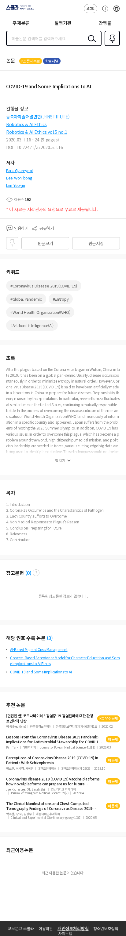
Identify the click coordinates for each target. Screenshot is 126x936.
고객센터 (104, 11)
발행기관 (63, 23)
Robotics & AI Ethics (26, 124)
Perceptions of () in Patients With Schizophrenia (52, 760)
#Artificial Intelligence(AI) (32, 325)
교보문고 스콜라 (21, 928)
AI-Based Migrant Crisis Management (38, 649)
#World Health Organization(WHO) (40, 312)
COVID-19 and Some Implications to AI (41, 671)
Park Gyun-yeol (19, 170)
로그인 (90, 8)
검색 (90, 43)
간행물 (105, 23)
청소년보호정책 (105, 928)
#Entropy (61, 299)
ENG (116, 11)
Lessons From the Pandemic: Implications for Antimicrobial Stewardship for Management (53, 739)
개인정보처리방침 (73, 928)
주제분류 (21, 23)
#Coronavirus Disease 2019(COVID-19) (43, 286)
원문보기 (45, 243)
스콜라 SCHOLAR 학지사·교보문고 (19, 9)
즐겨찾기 (111, 45)
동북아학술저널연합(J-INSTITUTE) (38, 117)
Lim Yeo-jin (15, 185)
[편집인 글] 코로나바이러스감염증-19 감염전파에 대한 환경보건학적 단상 (49, 718)
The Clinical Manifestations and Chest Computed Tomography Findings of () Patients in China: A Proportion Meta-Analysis (53, 806)
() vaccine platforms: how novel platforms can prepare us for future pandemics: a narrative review (53, 781)
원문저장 (96, 243)
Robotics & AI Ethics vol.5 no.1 (36, 132)
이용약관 (46, 928)
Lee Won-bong (19, 178)
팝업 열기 (36, 572)
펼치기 (60, 460)
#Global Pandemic (26, 299)
